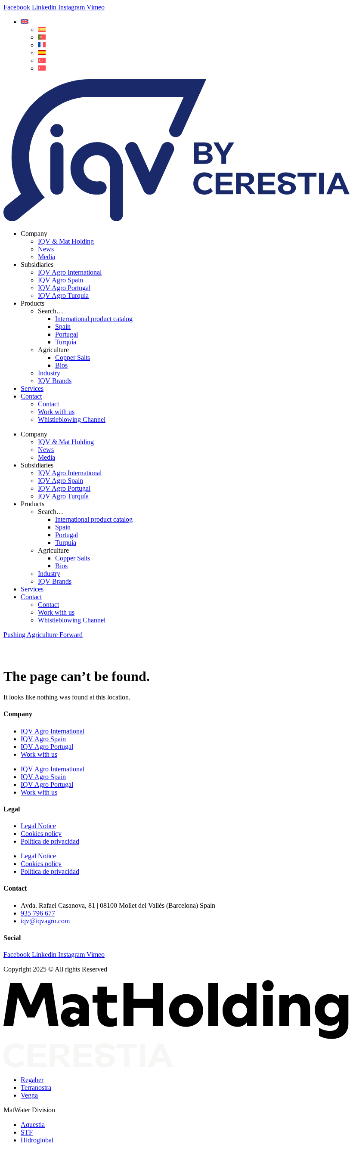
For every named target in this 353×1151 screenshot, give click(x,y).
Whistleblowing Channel (71, 419)
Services (32, 388)
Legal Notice (38, 825)
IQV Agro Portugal (64, 287)
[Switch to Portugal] (42, 37)
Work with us (56, 411)
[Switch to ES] (42, 29)
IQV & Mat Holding (66, 241)
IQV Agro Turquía (63, 295)
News (46, 249)
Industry (49, 373)
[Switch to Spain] (42, 52)
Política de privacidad (50, 841)
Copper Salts (72, 357)
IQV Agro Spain (60, 280)
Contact (31, 396)
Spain (63, 326)
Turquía (65, 342)
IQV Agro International (70, 272)
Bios (61, 365)
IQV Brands (54, 380)
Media (46, 256)
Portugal (66, 334)
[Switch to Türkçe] (42, 68)
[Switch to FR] (42, 45)
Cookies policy (41, 833)
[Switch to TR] (42, 60)
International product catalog (94, 318)
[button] (24, 21)
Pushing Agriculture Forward (43, 634)
